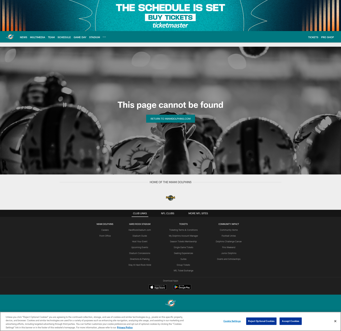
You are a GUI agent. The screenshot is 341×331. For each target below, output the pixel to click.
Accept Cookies (290, 321)
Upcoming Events (139, 247)
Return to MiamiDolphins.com (171, 118)
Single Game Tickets (183, 247)
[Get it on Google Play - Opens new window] (182, 289)
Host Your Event (139, 241)
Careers (105, 230)
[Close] (335, 321)
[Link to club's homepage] (10, 36)
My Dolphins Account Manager (183, 235)
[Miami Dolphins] (170, 303)
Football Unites (229, 235)
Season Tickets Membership (183, 241)
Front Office (105, 235)
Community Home (229, 230)
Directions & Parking (140, 259)
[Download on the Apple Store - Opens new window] (157, 288)
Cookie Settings (232, 321)
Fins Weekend (228, 247)
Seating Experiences (183, 253)
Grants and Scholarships (228, 259)
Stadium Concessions (139, 253)
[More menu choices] (104, 36)
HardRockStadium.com (140, 230)
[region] (170, 321)
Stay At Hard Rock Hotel (139, 265)
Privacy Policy (125, 327)
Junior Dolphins (228, 253)
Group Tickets (183, 265)
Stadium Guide (139, 235)
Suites (183, 259)
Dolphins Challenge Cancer (229, 241)
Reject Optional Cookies (261, 321)
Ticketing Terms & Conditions (183, 230)
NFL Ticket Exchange (183, 270)
